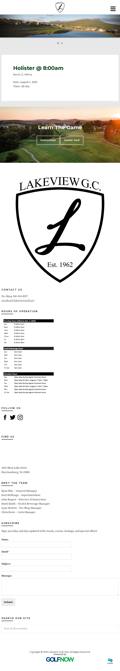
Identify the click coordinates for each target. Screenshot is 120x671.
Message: (6, 575)
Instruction (48, 140)
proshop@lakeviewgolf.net (17, 300)
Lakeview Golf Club (60, 7)
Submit (8, 602)
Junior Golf (72, 140)
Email (5, 551)
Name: (5, 539)
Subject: (6, 563)
